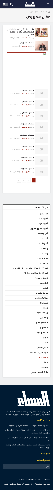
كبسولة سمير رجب (27, 43)
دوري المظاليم (41, 298)
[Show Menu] (48, 4)
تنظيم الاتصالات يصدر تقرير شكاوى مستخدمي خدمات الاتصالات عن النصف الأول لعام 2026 (27, 431)
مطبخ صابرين (42, 347)
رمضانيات (44, 303)
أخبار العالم (43, 218)
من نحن (21, 479)
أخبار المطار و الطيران (39, 228)
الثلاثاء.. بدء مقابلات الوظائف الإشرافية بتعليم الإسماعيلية (29, 425)
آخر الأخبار (44, 213)
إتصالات (44, 248)
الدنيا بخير (44, 263)
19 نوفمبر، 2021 (14, 116)
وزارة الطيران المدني (39, 372)
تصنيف (42, 11)
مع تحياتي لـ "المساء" (38, 352)
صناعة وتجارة (42, 332)
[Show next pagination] (19, 180)
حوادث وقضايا (42, 293)
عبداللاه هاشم (25, 38)
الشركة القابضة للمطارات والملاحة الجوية (30, 268)
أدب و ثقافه (43, 233)
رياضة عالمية (42, 312)
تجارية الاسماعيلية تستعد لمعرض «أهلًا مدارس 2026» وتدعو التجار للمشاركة (28, 446)
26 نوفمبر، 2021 (14, 104)
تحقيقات (44, 283)
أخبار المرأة (43, 223)
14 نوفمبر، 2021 (14, 138)
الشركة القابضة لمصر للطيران (36, 273)
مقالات (45, 362)
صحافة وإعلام (42, 322)
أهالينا (45, 238)
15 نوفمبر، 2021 (14, 127)
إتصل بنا (31, 479)
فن (46, 342)
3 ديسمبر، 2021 (14, 93)
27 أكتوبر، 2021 (14, 172)
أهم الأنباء (43, 243)
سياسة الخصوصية (44, 479)
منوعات (44, 367)
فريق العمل (25, 46)
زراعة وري (44, 317)
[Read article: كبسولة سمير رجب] (41, 46)
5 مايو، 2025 (15, 46)
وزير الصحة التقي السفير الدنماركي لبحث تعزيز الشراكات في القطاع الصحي (20, 31)
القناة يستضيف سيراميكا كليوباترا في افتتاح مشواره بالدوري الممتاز (28, 439)
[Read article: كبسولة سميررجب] (41, 127)
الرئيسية (48, 11)
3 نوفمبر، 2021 (14, 149)
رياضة (45, 307)
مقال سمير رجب (33, 11)
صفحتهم (44, 327)
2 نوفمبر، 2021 (14, 160)
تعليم (45, 288)
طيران (45, 337)
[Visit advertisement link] (26, 68)
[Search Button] (11, 4)
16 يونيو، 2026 (14, 38)
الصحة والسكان (41, 278)
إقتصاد (45, 253)
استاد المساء (42, 258)
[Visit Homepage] (29, 4)
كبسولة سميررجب (27, 124)
